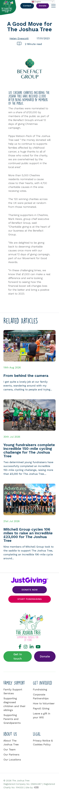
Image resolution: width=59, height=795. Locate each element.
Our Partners (11, 754)
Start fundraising (29, 599)
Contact (27, 5)
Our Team (9, 749)
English (37, 2)
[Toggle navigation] (53, 5)
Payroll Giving (41, 708)
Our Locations (12, 759)
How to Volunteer (44, 703)
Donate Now (29, 589)
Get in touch (17, 656)
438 (36, 787)
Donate (45, 656)
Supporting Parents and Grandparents (12, 719)
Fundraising (40, 689)
